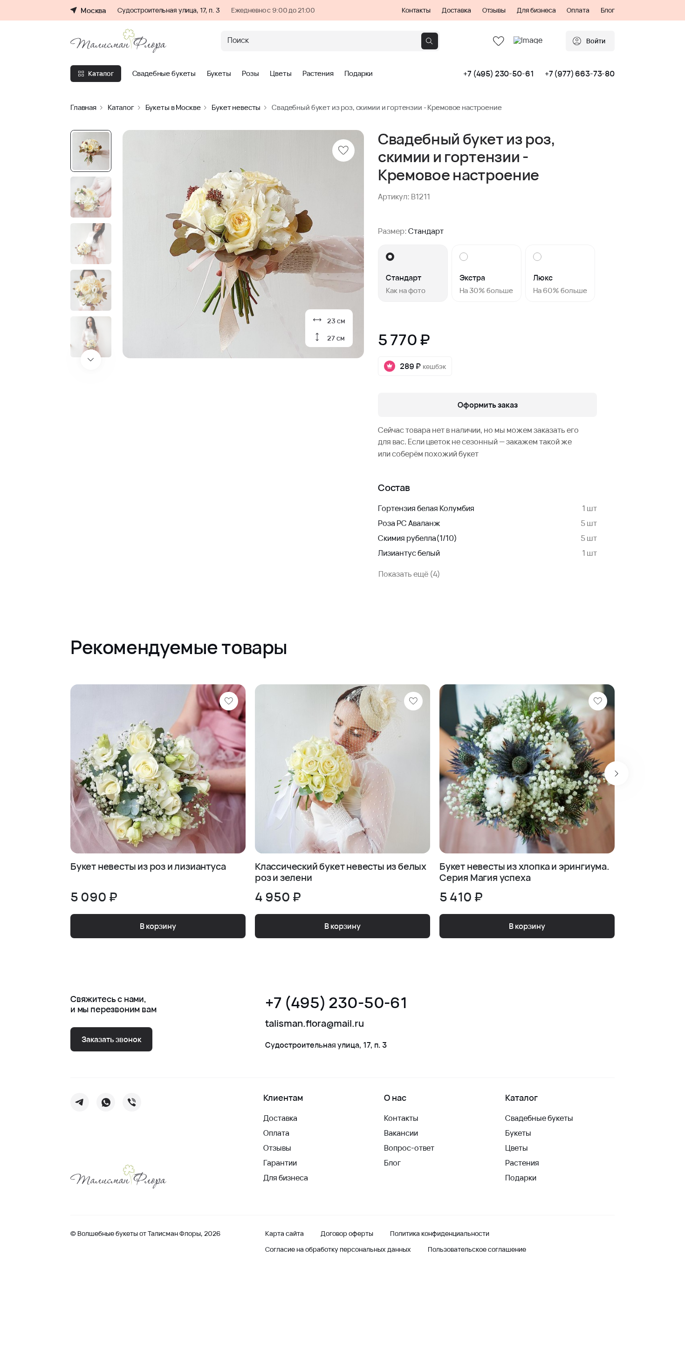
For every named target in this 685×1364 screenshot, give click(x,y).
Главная (83, 107)
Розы (250, 73)
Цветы (280, 73)
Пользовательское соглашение (477, 1249)
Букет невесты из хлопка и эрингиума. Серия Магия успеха (524, 872)
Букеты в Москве (173, 107)
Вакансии (401, 1133)
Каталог (101, 73)
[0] (498, 41)
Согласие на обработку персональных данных (338, 1249)
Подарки (358, 73)
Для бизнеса (536, 10)
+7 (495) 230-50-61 (498, 73)
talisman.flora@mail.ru (314, 1023)
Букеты (219, 73)
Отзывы (494, 10)
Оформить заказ (488, 405)
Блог (608, 10)
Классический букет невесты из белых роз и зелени (340, 872)
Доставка (456, 10)
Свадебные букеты (164, 73)
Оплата (578, 10)
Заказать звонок (111, 1039)
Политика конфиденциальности (439, 1233)
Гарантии (280, 1162)
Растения (318, 73)
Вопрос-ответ (409, 1148)
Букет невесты (236, 107)
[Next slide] (91, 359)
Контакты (416, 10)
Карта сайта (284, 1233)
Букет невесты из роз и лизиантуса (148, 867)
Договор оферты (347, 1233)
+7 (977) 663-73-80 (580, 73)
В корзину (158, 926)
